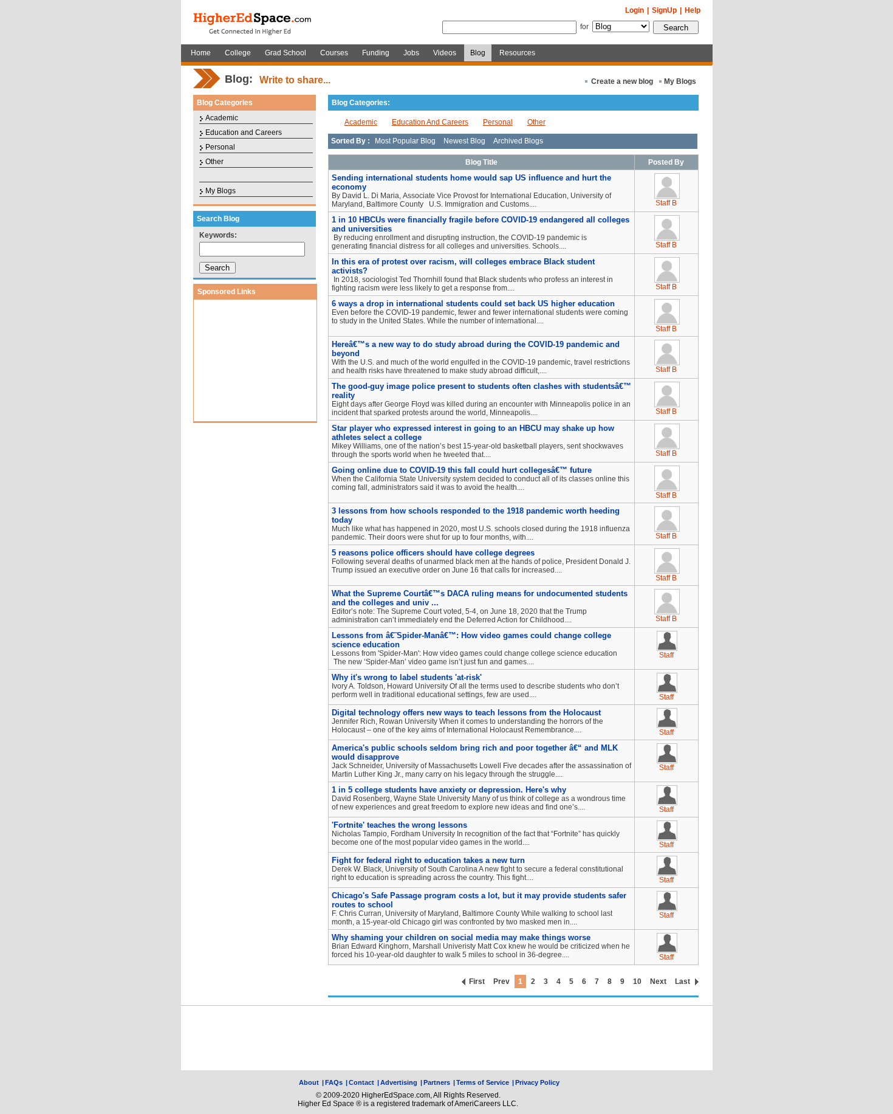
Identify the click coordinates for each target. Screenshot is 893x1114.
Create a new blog (622, 81)
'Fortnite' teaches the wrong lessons (399, 825)
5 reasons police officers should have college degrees (433, 552)
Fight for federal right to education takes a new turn (428, 860)
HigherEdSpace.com (253, 22)
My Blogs (680, 81)
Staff (666, 655)
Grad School (285, 53)
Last (682, 981)
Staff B (666, 203)
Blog (477, 53)
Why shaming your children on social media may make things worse (461, 937)
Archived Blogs (518, 141)
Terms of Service (482, 1082)
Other (214, 161)
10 (637, 981)
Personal (220, 147)
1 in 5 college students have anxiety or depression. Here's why (449, 789)
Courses (334, 53)
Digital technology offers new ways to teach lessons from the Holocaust (466, 712)
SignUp (664, 10)
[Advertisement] (255, 360)
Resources (517, 53)
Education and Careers (243, 132)
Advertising (398, 1082)
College (238, 53)
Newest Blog (464, 141)
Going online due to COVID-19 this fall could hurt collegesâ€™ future (462, 470)
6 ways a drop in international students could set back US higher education (473, 303)
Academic (221, 118)
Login (634, 10)
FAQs (334, 1082)
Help (692, 10)
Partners (436, 1082)
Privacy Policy (537, 1082)
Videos (444, 53)
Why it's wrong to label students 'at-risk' (407, 677)
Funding (375, 53)
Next (658, 981)
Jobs (411, 53)
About (309, 1082)
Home (201, 53)
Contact (361, 1082)
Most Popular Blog (405, 141)
